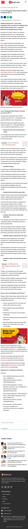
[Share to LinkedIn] (11, 17)
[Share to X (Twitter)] (5, 17)
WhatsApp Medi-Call (13, 365)
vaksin (14, 34)
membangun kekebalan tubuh (8, 72)
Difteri (2, 43)
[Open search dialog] (25, 2)
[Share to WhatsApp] (8, 17)
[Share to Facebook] (2, 17)
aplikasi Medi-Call (5, 367)
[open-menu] (3, 2)
